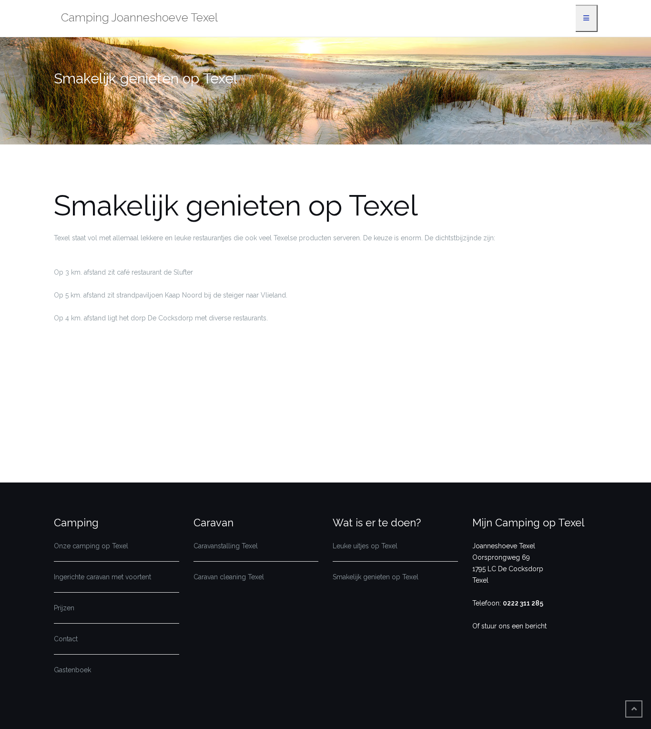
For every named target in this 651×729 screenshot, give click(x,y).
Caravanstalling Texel (225, 546)
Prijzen (64, 608)
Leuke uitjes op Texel (365, 546)
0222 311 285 (523, 603)
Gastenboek (72, 670)
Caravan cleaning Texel (228, 577)
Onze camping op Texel (91, 546)
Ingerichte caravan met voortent (102, 577)
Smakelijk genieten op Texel (375, 577)
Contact (66, 639)
